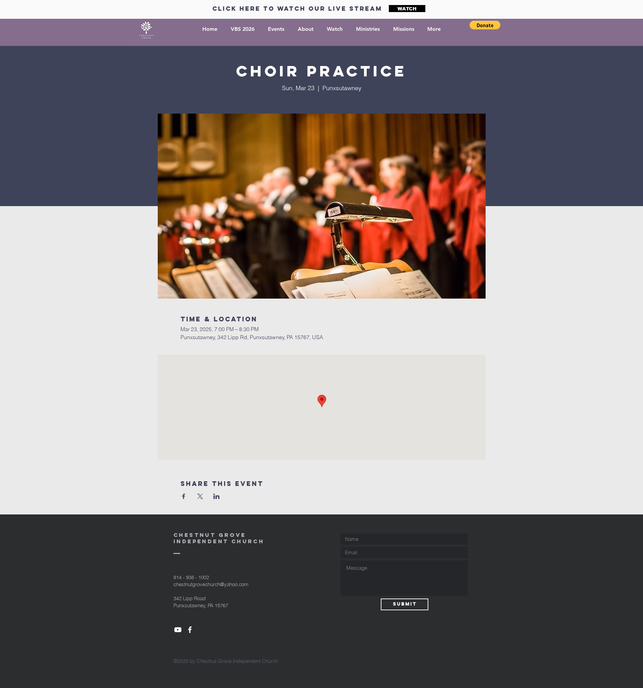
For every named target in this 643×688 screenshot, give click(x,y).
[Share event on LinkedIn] (216, 496)
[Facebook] (190, 629)
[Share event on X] (200, 496)
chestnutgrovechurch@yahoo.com (210, 584)
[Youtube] (177, 629)
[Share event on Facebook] (184, 496)
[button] (485, 25)
